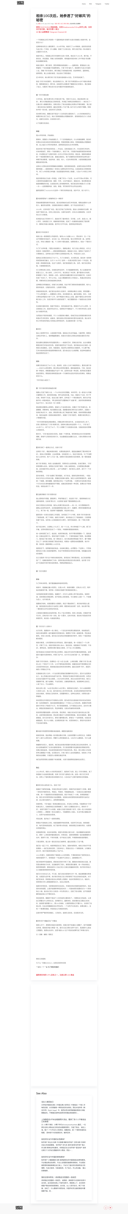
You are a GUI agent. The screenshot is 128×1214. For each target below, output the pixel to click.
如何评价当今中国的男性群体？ (53, 1157)
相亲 (56, 23)
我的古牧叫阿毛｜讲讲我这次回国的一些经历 (58, 1177)
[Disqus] (64, 1013)
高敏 (39, 23)
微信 (68, 23)
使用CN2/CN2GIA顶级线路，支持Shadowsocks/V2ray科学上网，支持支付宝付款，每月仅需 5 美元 (64, 28)
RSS (90, 4)
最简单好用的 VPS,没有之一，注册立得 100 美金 (55, 975)
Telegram (98, 4)
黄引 (59, 23)
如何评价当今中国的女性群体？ (53, 1139)
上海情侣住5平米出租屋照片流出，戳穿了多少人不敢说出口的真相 (63, 1120)
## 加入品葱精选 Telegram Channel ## (51, 32)
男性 (65, 23)
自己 (62, 23)
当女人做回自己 (47, 1102)
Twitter (107, 4)
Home (84, 4)
